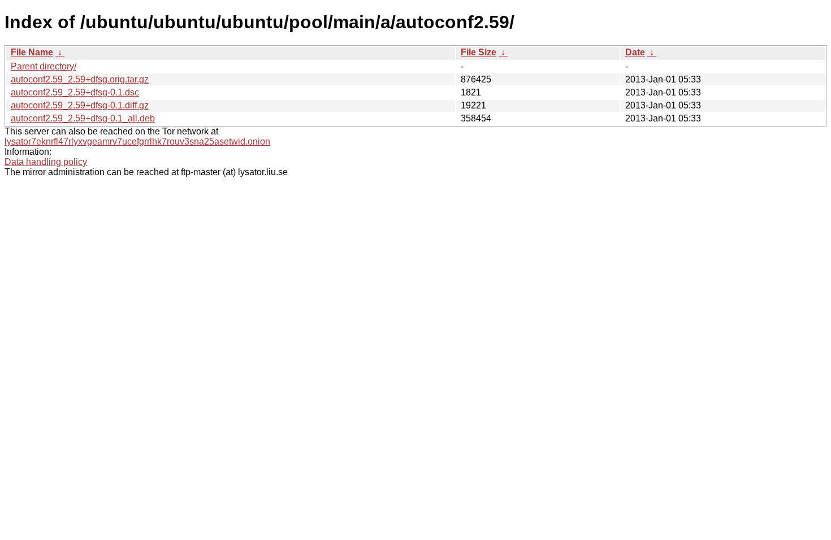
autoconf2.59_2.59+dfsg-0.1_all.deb (83, 118)
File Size (478, 52)
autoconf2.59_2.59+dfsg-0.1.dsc (75, 92)
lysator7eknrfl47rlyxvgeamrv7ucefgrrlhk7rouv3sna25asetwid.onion (137, 141)
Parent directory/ (43, 66)
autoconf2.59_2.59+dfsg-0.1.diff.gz (80, 105)
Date (635, 52)
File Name (32, 52)
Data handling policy (46, 162)
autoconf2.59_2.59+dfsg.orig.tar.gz (80, 79)
